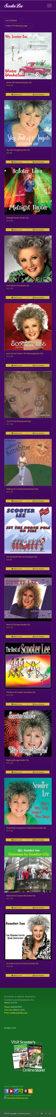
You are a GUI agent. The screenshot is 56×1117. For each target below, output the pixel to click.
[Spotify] (20, 1093)
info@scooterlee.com (18, 1012)
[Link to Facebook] (37, 1113)
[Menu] (48, 5)
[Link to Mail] (50, 1113)
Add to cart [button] (17, 94)
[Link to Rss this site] (46, 1113)
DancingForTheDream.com (17, 1098)
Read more (17, 433)
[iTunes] (16, 1093)
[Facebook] (6, 1093)
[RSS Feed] (30, 1093)
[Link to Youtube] (42, 1113)
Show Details (39, 94)
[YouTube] (11, 1093)
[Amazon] (25, 1093)
